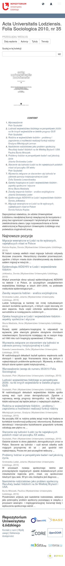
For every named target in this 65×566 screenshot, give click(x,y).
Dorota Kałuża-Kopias (31, 206)
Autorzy (24, 41)
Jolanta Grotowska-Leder (31, 193)
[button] (43, 3)
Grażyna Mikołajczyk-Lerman (31, 140)
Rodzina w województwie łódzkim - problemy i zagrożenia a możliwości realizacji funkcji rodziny (30, 407)
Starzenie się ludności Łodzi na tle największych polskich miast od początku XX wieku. (29, 433)
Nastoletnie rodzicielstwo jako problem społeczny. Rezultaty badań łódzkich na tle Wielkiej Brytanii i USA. (30, 484)
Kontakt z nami (9, 529)
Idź (59, 53)
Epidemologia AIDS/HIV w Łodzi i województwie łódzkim (29, 268)
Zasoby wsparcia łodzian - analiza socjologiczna (29, 293)
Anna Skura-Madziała (33, 185)
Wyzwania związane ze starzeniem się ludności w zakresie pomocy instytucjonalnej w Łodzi (30, 344)
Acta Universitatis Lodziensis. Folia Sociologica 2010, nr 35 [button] (29, 15)
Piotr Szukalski (15, 124)
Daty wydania (10, 41)
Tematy (45, 41)
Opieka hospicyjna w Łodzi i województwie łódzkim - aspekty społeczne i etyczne (32, 317)
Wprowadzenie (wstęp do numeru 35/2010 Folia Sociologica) (29, 370)
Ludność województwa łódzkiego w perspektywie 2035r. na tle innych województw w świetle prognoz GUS (31, 382)
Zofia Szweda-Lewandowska (31, 176)
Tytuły (35, 41)
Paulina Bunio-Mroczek (34, 149)
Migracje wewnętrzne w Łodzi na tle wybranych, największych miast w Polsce (29, 241)
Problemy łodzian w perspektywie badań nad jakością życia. (32, 456)
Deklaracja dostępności (11, 534)
